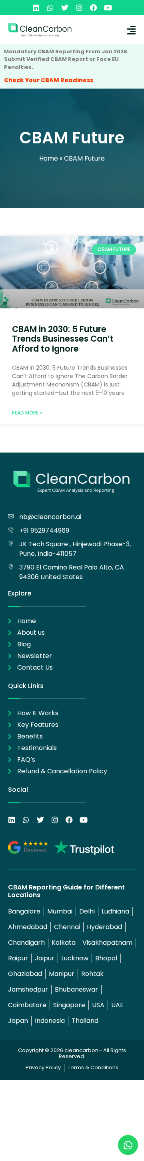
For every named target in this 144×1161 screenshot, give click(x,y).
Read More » (27, 412)
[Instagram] (79, 7)
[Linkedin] (36, 7)
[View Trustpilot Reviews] (84, 847)
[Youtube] (108, 7)
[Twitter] (64, 7)
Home (48, 158)
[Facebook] (93, 7)
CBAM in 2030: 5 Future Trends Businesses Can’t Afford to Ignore (63, 338)
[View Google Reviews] (28, 847)
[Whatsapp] (50, 7)
